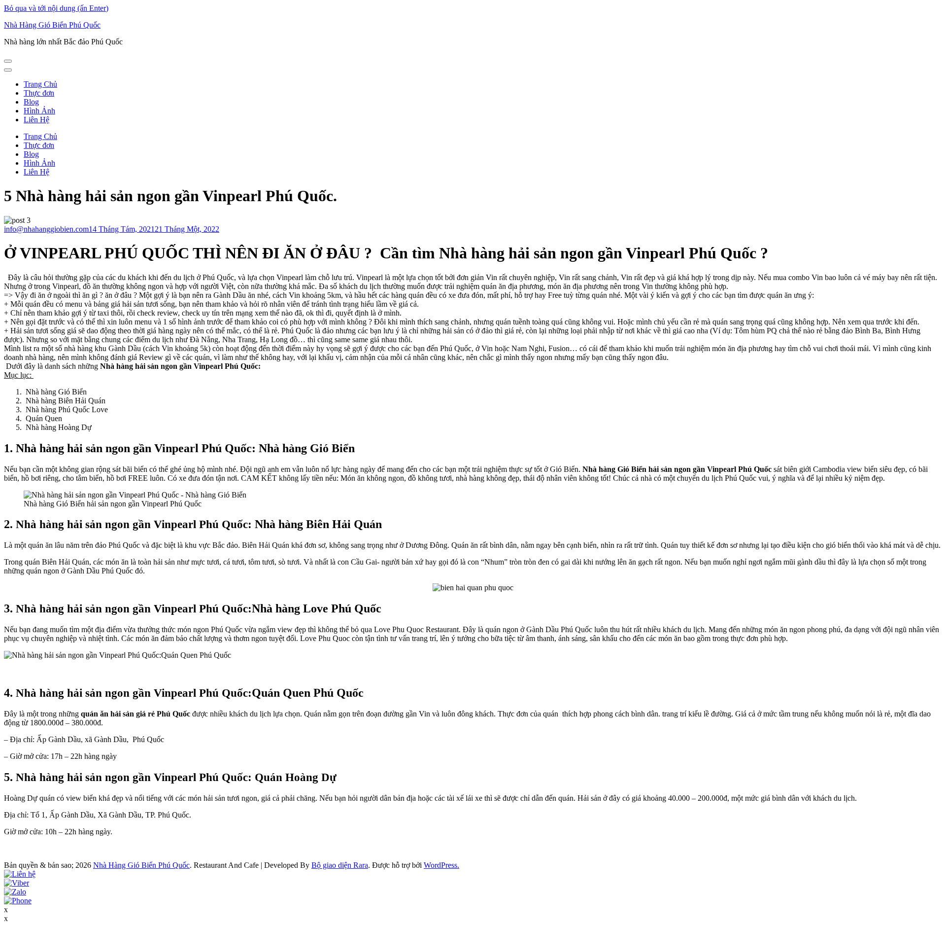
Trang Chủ (40, 84)
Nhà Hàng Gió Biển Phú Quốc (52, 25)
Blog (31, 102)
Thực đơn (39, 93)
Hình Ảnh (39, 111)
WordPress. (441, 865)
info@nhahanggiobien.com (46, 229)
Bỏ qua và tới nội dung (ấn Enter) (56, 8)
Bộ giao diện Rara (339, 865)
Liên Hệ (36, 119)
